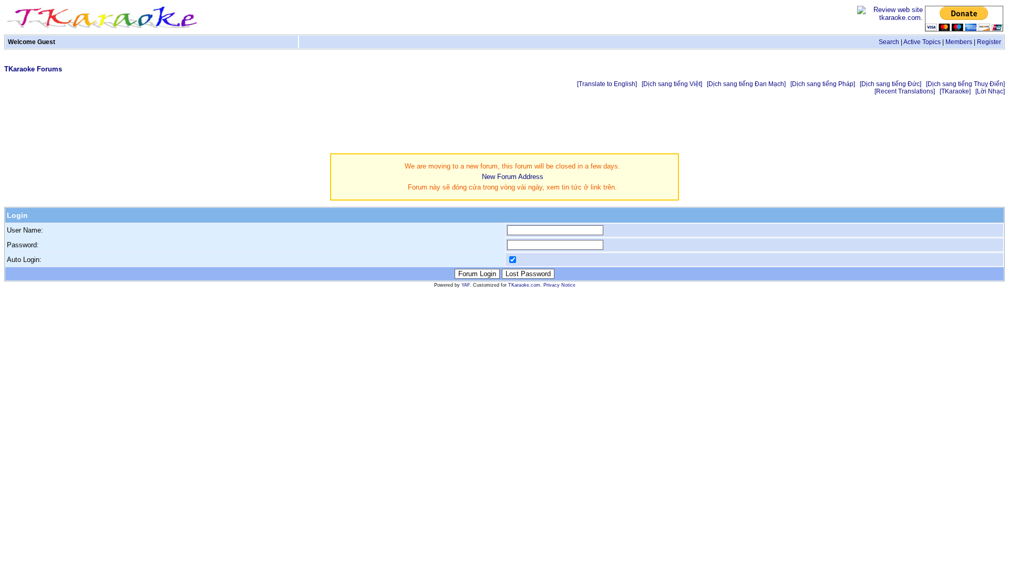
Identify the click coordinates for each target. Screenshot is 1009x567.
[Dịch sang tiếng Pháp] (822, 84)
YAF (465, 285)
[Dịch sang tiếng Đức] (890, 84)
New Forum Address (512, 177)
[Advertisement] (813, 125)
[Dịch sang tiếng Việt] (672, 84)
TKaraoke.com (524, 285)
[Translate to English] (607, 84)
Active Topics (922, 42)
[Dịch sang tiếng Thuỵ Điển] (965, 84)
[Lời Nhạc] (990, 91)
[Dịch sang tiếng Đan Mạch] (746, 84)
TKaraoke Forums (33, 69)
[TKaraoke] (955, 91)
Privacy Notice (559, 285)
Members (958, 42)
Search (889, 42)
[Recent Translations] (904, 91)
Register (989, 42)
